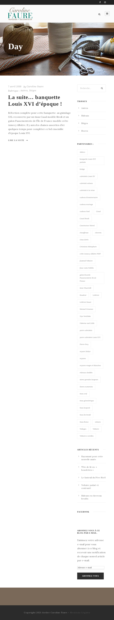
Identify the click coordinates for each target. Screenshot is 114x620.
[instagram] (105, 2)
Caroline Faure (35, 86)
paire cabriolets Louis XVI (90, 337)
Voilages (83, 429)
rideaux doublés (86, 372)
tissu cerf (83, 394)
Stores (84, 131)
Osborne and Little (87, 323)
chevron (98, 232)
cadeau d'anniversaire (89, 197)
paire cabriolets (86, 330)
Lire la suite (16, 140)
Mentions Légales (80, 612)
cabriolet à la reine (87, 190)
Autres (24, 90)
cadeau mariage (86, 204)
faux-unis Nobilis (87, 268)
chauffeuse (84, 232)
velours (98, 422)
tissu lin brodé (85, 415)
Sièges (32, 90)
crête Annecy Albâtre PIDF (90, 254)
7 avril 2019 (14, 86)
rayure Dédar (85, 351)
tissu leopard (85, 408)
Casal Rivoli (84, 218)
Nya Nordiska (85, 316)
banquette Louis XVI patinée (88, 160)
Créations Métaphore (88, 246)
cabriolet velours (86, 183)
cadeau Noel (85, 211)
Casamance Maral (87, 225)
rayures (83, 358)
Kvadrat (83, 295)
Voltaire (96, 429)
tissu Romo (84, 422)
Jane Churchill (85, 288)
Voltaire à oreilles (87, 436)
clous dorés (84, 239)
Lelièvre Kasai (85, 302)
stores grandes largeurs (89, 379)
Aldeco (82, 152)
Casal (98, 211)
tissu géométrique (87, 401)
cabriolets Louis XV (87, 176)
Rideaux (85, 115)
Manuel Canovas (86, 309)
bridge (82, 169)
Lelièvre (96, 295)
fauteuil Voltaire (86, 261)
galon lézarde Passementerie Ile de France (88, 278)
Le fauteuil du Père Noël (93, 477)
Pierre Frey (84, 344)
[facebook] (99, 2)
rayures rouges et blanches (90, 365)
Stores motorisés (86, 387)
